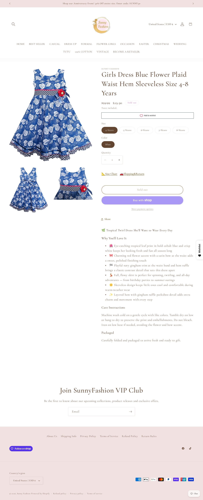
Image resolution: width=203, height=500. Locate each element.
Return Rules (148, 436)
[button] (13, 24)
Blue (110, 145)
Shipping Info (68, 436)
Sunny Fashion (23, 493)
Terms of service (94, 493)
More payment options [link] (143, 209)
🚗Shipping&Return (132, 174)
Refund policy (59, 493)
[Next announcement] (193, 3)
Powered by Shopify (40, 493)
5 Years (129, 131)
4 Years (111, 131)
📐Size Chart (109, 174)
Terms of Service (109, 436)
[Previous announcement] (10, 3)
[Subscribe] (131, 411)
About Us (52, 436)
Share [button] (107, 219)
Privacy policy (76, 493)
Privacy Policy (88, 436)
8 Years (182, 131)
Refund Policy (130, 436)
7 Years (165, 131)
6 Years (147, 131)
